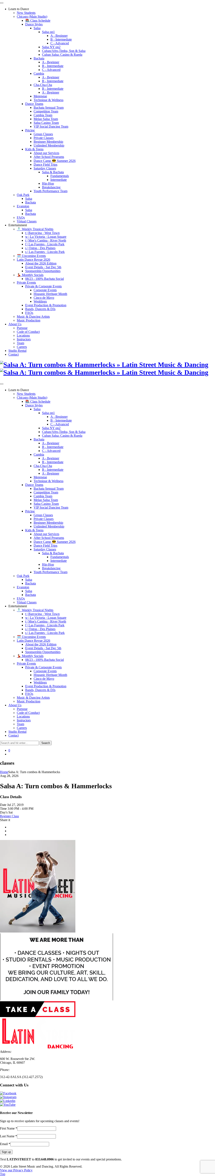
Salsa (37, 28)
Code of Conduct (28, 331)
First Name (8, 1128)
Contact (13, 354)
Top (2, 1174)
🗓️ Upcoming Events (31, 256)
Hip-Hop (48, 183)
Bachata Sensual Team (49, 107)
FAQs (21, 217)
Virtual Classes (27, 221)
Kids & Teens (34, 149)
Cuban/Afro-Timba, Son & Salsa (63, 51)
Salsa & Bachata (53, 172)
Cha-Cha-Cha (43, 85)
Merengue (40, 96)
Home (4, 772)
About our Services (46, 153)
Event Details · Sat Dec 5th (43, 267)
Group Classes (43, 134)
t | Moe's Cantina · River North (45, 240)
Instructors (24, 339)
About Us (14, 324)
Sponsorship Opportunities (42, 271)
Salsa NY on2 (51, 47)
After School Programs (49, 157)
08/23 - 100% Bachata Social (44, 278)
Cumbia (39, 73)
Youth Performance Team (50, 191)
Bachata (39, 58)
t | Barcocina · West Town (42, 233)
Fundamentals (59, 176)
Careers (22, 347)
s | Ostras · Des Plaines (40, 248)
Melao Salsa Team (46, 119)
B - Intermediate (61, 39)
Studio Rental (17, 350)
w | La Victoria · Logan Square (45, 236)
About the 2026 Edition (40, 263)
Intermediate (58, 179)
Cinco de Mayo (44, 297)
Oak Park (23, 195)
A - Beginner (59, 35)
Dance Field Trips (45, 164)
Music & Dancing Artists (33, 316)
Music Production (28, 320)
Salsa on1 (48, 32)
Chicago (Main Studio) (32, 16)
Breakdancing (51, 187)
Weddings (40, 301)
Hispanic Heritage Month (50, 294)
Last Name (8, 1136)
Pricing (30, 130)
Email (5, 1144)
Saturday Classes (45, 168)
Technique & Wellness (48, 100)
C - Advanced (59, 43)
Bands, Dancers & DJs (40, 309)
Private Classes (44, 138)
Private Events (26, 282)
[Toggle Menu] (1, 3)
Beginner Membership (48, 141)
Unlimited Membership (49, 145)
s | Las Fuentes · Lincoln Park (45, 252)
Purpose (22, 328)
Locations (23, 335)
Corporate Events (45, 290)
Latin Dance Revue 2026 (33, 259)
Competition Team (46, 111)
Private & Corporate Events (43, 286)
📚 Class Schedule (37, 20)
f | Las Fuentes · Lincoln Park (44, 244)
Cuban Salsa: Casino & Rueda (62, 54)
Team (20, 343)
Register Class (9, 816)
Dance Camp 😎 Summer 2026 (55, 161)
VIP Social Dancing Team (51, 126)
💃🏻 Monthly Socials (30, 275)
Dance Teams (34, 104)
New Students (26, 13)
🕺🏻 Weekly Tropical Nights (35, 229)
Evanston (23, 206)
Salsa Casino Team (46, 122)
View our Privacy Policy (16, 1170)
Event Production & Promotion (45, 305)
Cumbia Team (43, 115)
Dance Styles (34, 24)
